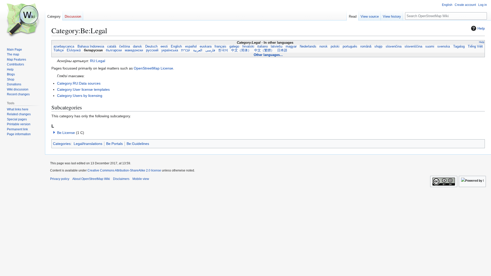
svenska (443, 46)
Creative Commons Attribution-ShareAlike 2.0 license (124, 170)
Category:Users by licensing (79, 96)
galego (234, 46)
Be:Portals (114, 144)
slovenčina (393, 46)
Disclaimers (121, 179)
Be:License (66, 133)
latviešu (276, 46)
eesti (164, 46)
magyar (290, 46)
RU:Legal (97, 61)
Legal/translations (88, 144)
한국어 (223, 50)
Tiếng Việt (475, 46)
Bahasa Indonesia (90, 46)
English (176, 46)
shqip (378, 46)
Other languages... (268, 55)
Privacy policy (59, 179)
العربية (197, 50)
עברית (185, 50)
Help (481, 28)
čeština (124, 46)
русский (152, 50)
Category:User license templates (83, 89)
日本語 (282, 50)
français (220, 46)
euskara (206, 46)
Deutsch (151, 46)
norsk (323, 46)
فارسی (210, 50)
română (365, 46)
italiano (262, 46)
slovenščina (413, 46)
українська (169, 50)
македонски (134, 50)
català (111, 46)
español (191, 46)
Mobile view (140, 179)
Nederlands (308, 46)
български (114, 50)
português (350, 46)
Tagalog (459, 46)
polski (335, 46)
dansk (137, 46)
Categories (62, 144)
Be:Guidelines (138, 144)
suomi (429, 46)
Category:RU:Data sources (79, 83)
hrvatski (248, 46)
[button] (54, 132)
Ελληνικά (74, 50)
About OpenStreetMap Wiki (91, 179)
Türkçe (58, 50)
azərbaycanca (63, 46)
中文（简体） (241, 50)
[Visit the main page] (22, 20)
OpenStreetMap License (153, 68)
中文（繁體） (264, 50)
